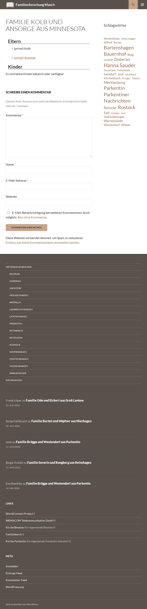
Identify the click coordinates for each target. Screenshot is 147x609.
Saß (106, 113)
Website (11, 196)
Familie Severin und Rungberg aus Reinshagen (59, 462)
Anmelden (12, 566)
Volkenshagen (19, 366)
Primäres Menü (142, 4)
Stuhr (123, 113)
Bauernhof (115, 54)
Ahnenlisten (112, 38)
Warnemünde (113, 121)
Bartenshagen (119, 47)
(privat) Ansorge (24, 57)
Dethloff (108, 60)
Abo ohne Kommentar (32, 217)
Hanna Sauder (120, 65)
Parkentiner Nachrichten (117, 97)
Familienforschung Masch (35, 4)
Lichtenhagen (18, 316)
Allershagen (128, 38)
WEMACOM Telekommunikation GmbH (29, 520)
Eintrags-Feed (14, 573)
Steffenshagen (19, 359)
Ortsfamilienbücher (19, 266)
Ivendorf (110, 74)
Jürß (121, 74)
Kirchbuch (130, 74)
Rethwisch (16, 330)
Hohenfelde (123, 70)
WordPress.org (15, 587)
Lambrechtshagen (21, 309)
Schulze (115, 113)
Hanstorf (16, 288)
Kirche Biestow (15, 527)
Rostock (127, 107)
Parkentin (114, 88)
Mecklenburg (114, 82)
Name (10, 164)
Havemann (110, 70)
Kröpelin (15, 302)
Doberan (122, 59)
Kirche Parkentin (16, 541)
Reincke (110, 107)
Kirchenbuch (112, 78)
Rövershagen (18, 351)
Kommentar (14, 115)
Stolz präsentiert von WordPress (22, 604)
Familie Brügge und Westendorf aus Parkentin (48, 442)
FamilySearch (14, 534)
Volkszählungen (114, 116)
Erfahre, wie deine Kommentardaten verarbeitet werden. (43, 242)
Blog (130, 54)
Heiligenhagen (19, 295)
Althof (108, 42)
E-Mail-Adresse (17, 180)
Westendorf (112, 125)
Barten (118, 42)
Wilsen (125, 125)
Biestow (15, 274)
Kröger (126, 78)
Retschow (16, 337)
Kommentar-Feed (16, 580)
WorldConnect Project (19, 513)
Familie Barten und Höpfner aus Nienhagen (61, 421)
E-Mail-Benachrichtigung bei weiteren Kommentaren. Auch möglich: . (48, 215)
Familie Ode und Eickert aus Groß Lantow (55, 400)
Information (14, 380)
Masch (136, 78)
